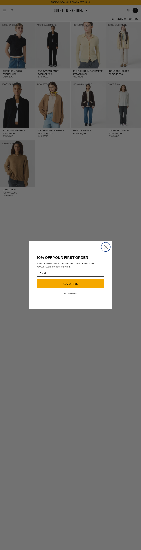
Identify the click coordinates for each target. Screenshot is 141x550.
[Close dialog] (105, 247)
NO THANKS (70, 293)
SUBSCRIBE (70, 284)
